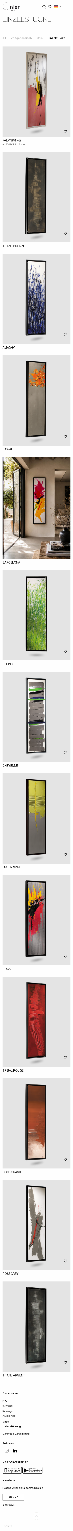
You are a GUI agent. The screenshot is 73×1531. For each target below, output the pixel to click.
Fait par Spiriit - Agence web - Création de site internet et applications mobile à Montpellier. (8, 1526)
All (4, 38)
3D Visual (7, 1406)
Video (6, 1422)
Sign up (13, 1497)
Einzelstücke (56, 38)
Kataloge (7, 1411)
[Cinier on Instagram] (7, 1451)
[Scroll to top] (36, 1516)
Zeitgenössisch (21, 38)
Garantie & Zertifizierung (16, 1434)
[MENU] (66, 6)
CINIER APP (9, 1416)
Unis (40, 38)
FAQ (5, 1401)
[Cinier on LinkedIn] (15, 1451)
